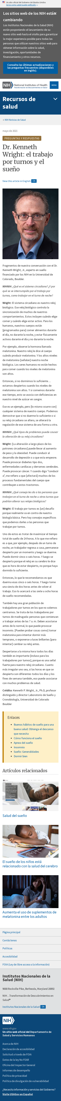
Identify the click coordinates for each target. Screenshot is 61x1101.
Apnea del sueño (23, 742)
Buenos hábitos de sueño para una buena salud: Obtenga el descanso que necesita (34, 729)
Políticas (7, 948)
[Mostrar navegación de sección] (55, 99)
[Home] (25, 85)
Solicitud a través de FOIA (17, 1054)
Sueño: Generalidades (26, 751)
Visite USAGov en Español (18, 1094)
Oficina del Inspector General (19, 1065)
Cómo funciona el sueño (28, 738)
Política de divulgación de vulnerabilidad (26, 1081)
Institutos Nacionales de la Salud (21, 1007)
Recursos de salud (19, 102)
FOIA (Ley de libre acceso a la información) (26, 964)
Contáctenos (10, 940)
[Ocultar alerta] (55, 13)
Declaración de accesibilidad (19, 1049)
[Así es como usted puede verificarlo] (30, 4)
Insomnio (19, 747)
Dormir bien (20, 756)
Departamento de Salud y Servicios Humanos (27, 1033)
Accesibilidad (10, 956)
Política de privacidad (15, 1075)
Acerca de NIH (10, 1044)
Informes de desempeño (16, 1070)
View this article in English (17, 181)
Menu (54, 85)
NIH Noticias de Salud (15, 119)
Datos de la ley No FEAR (16, 1060)
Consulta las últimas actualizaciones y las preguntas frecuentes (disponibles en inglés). (30, 67)
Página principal (11, 932)
